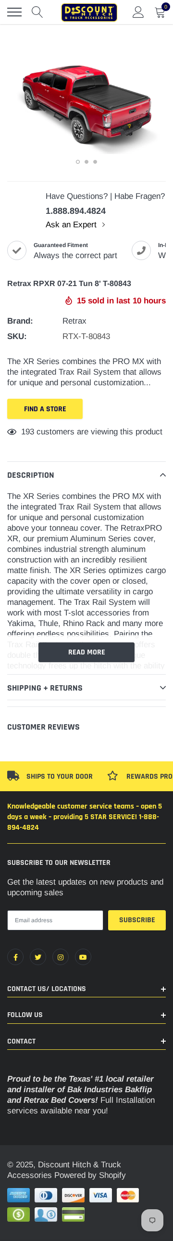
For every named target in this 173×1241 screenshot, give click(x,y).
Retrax (74, 321)
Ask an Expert (72, 224)
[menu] (14, 12)
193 (27, 431)
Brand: (20, 321)
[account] (138, 11)
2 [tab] (86, 162)
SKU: (17, 336)
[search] (37, 12)
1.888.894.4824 (76, 211)
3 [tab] (95, 162)
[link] (15, 957)
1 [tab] (78, 162)
